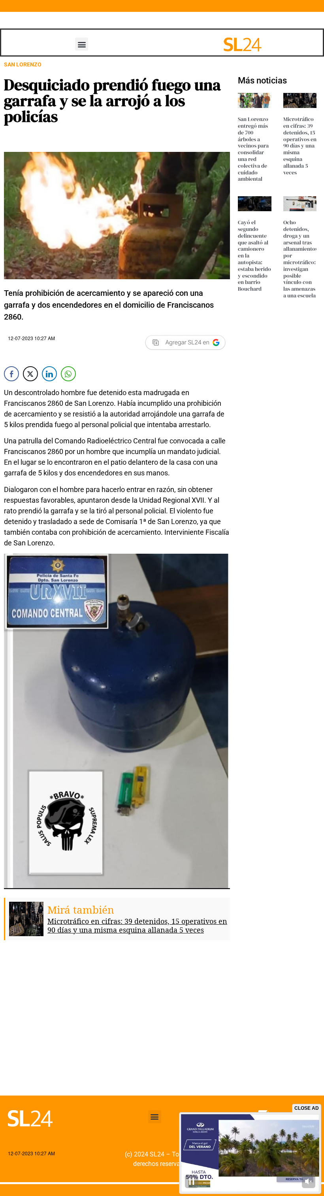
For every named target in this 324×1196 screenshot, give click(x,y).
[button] (81, 44)
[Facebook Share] (11, 373)
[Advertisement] (117, 1024)
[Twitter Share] (30, 373)
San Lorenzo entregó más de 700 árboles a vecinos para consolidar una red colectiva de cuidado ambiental (253, 149)
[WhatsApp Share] (68, 373)
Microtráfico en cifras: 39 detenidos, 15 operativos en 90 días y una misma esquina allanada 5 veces (137, 925)
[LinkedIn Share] (49, 373)
